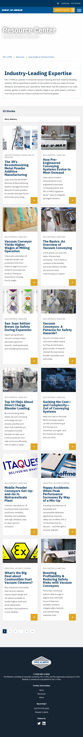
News (41, 690)
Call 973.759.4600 (41, 708)
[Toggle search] (58, 3)
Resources (41, 694)
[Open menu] (79, 10)
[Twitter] (39, 723)
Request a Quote (41, 712)
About (41, 697)
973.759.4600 (75, 3)
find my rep (65, 3)
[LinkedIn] (43, 723)
